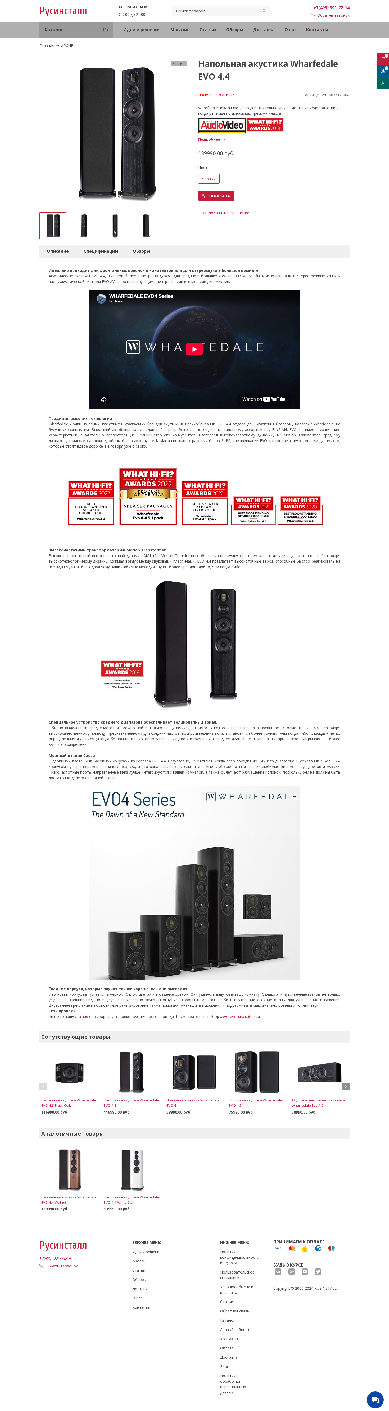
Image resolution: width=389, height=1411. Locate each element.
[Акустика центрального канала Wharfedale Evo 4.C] (320, 1072)
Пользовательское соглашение (237, 1275)
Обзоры (234, 30)
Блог (224, 1366)
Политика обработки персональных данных (233, 1384)
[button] (43, 1086)
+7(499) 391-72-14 (331, 8)
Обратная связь (234, 1310)
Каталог (227, 1320)
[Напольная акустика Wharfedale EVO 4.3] (132, 1072)
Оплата (227, 1347)
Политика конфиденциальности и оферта (239, 1257)
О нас (290, 30)
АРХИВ (67, 45)
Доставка (264, 30)
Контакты (317, 30)
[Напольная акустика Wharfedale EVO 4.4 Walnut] (69, 1169)
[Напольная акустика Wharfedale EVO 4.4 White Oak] (132, 1169)
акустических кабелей (240, 1016)
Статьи (208, 30)
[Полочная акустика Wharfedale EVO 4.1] (194, 1072)
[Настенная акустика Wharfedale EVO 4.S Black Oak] (69, 1072)
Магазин (180, 30)
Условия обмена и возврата (236, 1289)
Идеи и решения (142, 30)
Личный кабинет (235, 1329)
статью (81, 1016)
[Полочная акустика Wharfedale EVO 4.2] (257, 1072)
